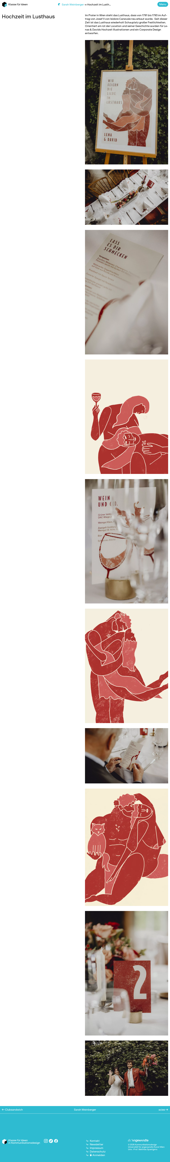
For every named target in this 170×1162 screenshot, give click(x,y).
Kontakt (95, 1140)
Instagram (46, 1141)
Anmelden (98, 1155)
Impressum (96, 1148)
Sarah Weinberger (73, 4)
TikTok (51, 1141)
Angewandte (138, 1140)
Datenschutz (98, 1151)
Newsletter (96, 1144)
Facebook (56, 1141)
